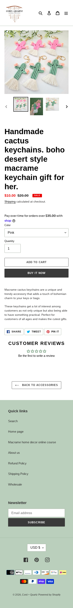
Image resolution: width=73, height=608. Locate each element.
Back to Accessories (39, 385)
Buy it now (36, 273)
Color (7, 225)
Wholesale (15, 484)
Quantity (9, 241)
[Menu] (66, 13)
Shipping (10, 201)
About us (14, 452)
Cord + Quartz (30, 594)
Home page (16, 431)
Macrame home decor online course (32, 442)
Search (13, 421)
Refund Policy (17, 463)
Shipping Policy (18, 473)
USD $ (35, 547)
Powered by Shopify (49, 594)
